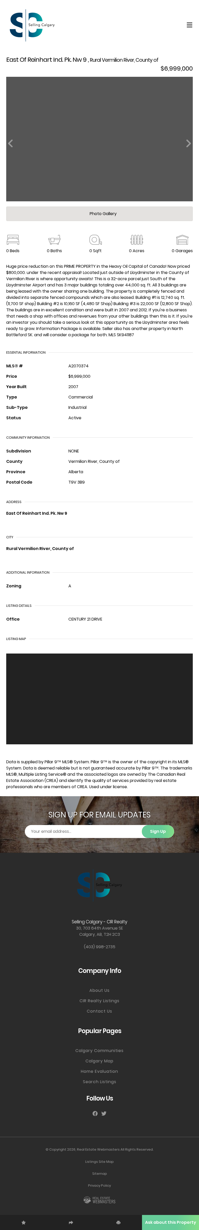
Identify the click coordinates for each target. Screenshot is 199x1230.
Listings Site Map (99, 1161)
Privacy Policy (99, 1185)
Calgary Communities (99, 1051)
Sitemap (99, 1173)
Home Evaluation (99, 1071)
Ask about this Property (170, 1222)
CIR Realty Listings (99, 1001)
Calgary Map (99, 1061)
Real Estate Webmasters (98, 1149)
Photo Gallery (103, 214)
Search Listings (99, 1082)
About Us (99, 990)
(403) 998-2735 (99, 947)
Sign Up (158, 831)
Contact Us (99, 1011)
